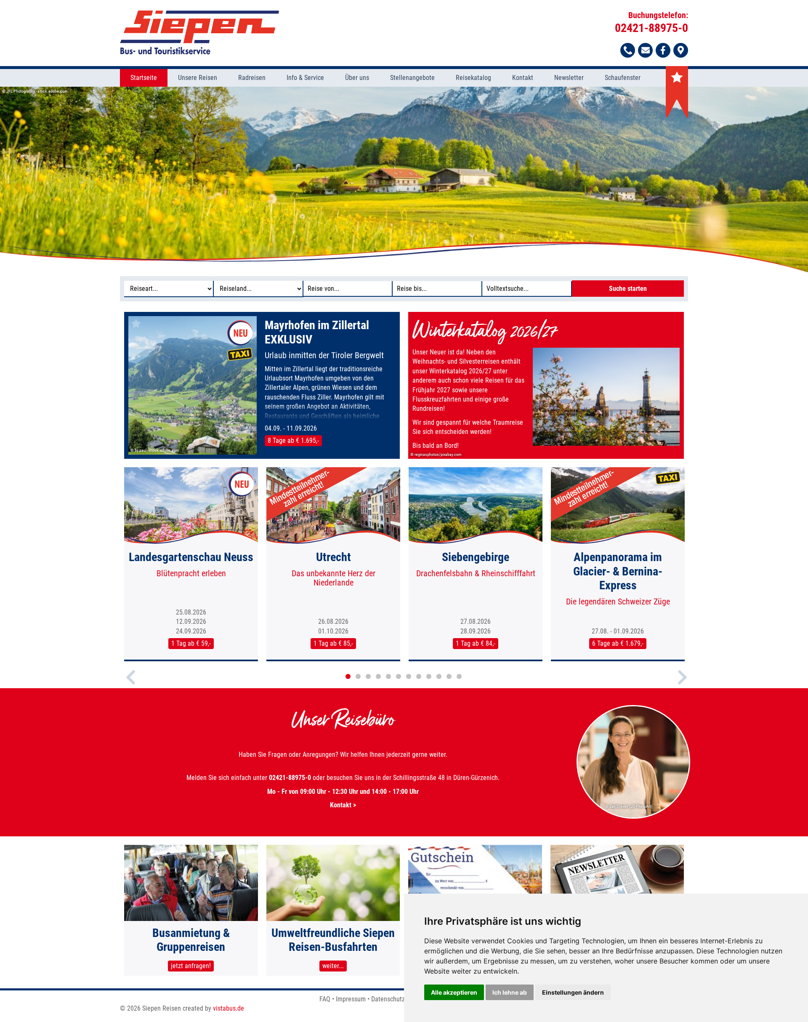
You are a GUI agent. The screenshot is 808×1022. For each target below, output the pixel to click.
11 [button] (449, 676)
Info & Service (305, 78)
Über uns (357, 78)
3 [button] (368, 676)
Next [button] (682, 684)
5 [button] (388, 676)
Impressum (351, 999)
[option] (404, 179)
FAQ (324, 999)
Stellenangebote (412, 78)
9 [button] (428, 676)
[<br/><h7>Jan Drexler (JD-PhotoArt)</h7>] (634, 817)
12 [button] (459, 676)
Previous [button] (130, 684)
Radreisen (252, 78)
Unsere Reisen (197, 78)
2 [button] (358, 676)
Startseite (143, 78)
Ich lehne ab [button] (509, 992)
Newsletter (569, 78)
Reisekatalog (473, 78)
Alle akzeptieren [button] (454, 992)
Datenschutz (388, 999)
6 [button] (398, 676)
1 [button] (348, 676)
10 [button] (438, 676)
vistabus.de (228, 1008)
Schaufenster (623, 78)
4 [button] (378, 676)
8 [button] (418, 676)
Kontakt (522, 78)
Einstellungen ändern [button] (573, 992)
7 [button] (408, 676)
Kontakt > (343, 805)
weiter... (333, 966)
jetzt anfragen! (191, 966)
